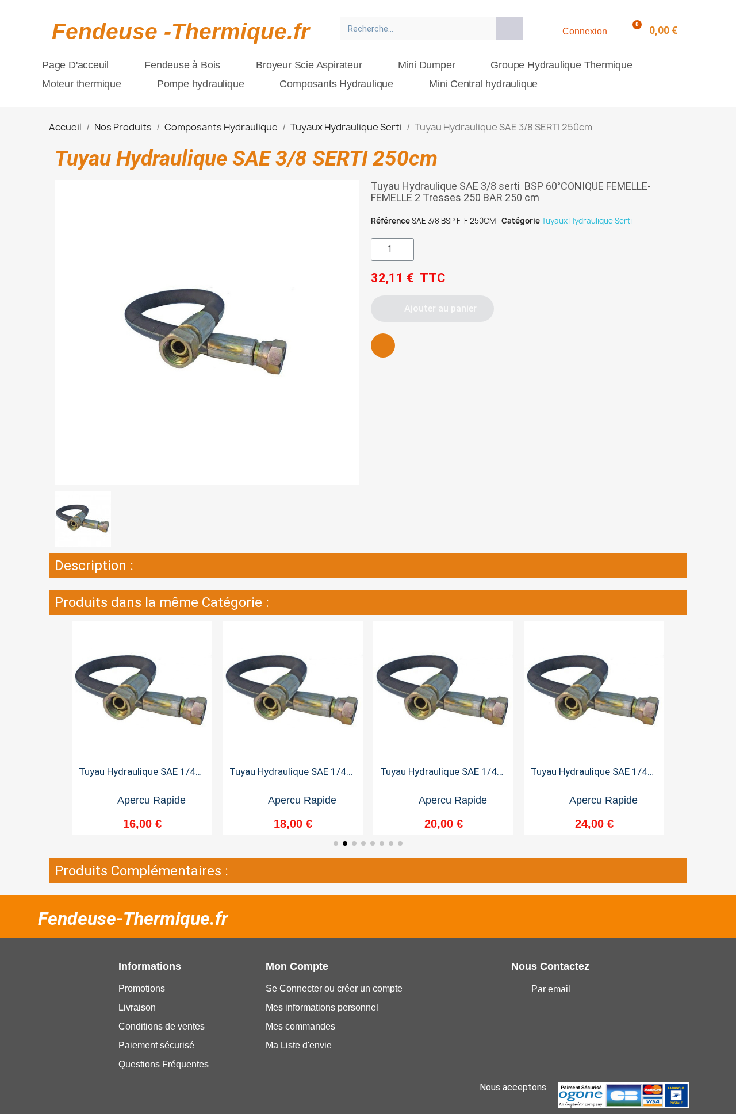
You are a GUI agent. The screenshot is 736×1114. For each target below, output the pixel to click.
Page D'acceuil (75, 65)
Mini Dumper (426, 65)
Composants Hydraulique (336, 84)
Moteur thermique (81, 84)
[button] (432, 308)
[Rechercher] (509, 28)
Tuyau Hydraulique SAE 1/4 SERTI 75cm (287, 776)
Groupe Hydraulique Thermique (561, 65)
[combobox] (414, 28)
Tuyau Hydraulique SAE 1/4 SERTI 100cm (438, 776)
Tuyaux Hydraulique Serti (587, 221)
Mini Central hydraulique (483, 84)
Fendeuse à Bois (182, 65)
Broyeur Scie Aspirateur (309, 65)
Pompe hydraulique (200, 84)
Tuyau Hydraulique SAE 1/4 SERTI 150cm (589, 776)
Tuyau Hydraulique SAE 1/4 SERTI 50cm (137, 776)
